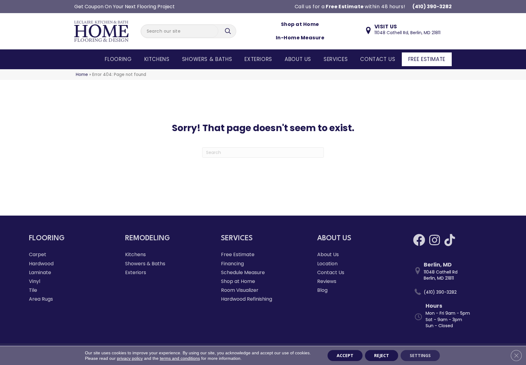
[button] (228, 31)
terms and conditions (180, 358)
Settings (420, 355)
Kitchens (157, 59)
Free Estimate (426, 59)
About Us (298, 59)
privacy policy (130, 358)
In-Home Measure (300, 37)
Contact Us (377, 59)
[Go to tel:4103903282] (455, 292)
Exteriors (258, 59)
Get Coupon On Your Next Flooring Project (124, 6)
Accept (345, 355)
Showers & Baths (207, 59)
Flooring (118, 59)
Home (82, 74)
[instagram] (434, 240)
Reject (381, 355)
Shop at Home (300, 24)
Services (336, 59)
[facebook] (419, 240)
